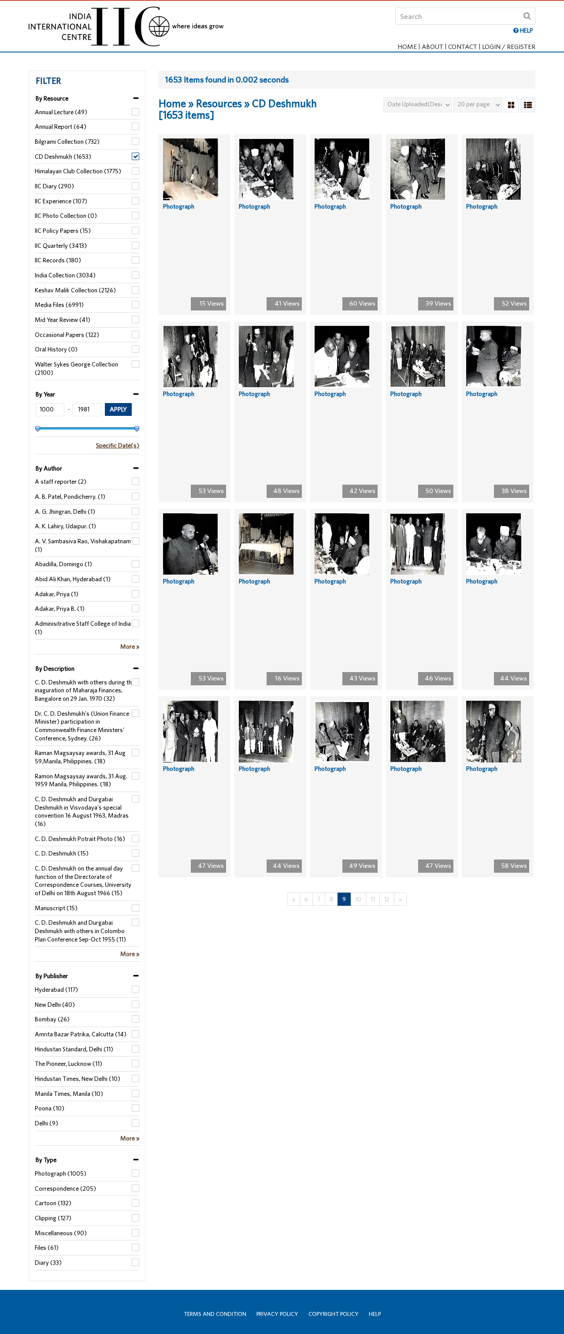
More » (129, 646)
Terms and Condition (215, 1314)
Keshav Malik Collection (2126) (75, 290)
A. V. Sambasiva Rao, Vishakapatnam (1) (83, 545)
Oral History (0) (56, 349)
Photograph (178, 206)
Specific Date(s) (117, 445)
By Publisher (52, 975)
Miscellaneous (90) (61, 1233)
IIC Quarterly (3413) (61, 245)
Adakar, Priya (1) (56, 594)
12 (387, 899)
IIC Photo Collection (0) (66, 215)
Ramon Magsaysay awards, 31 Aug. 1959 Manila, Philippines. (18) (81, 780)
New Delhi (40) (55, 1004)
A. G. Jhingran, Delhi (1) (65, 511)
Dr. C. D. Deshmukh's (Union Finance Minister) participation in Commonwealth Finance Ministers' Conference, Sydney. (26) (82, 726)
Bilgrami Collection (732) (67, 141)
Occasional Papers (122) (67, 334)
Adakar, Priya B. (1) (60, 608)
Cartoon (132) (53, 1203)
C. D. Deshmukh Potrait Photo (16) (80, 838)
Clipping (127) (53, 1218)
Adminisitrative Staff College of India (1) (83, 627)
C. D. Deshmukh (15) (62, 853)
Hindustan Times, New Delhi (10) (77, 1078)
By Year (45, 394)
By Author (49, 468)
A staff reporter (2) (60, 481)
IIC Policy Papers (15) (63, 230)
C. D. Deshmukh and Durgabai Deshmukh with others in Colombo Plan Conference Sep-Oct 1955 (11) (80, 930)
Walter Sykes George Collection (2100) (76, 368)
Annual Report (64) (60, 126)
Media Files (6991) (59, 304)
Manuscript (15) (56, 908)
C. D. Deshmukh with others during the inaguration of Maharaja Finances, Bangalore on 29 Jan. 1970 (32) (85, 690)
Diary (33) (48, 1262)
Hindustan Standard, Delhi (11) (74, 1049)
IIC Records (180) (58, 260)
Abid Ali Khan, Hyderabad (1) (73, 579)
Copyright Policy (333, 1314)
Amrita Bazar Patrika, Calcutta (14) (80, 1034)
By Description (55, 668)
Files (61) (47, 1247)
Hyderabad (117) (56, 989)
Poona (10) (49, 1108)
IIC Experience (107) (61, 201)
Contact (462, 46)
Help (375, 1314)
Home (407, 46)
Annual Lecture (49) (61, 112)
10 (358, 899)
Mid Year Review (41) (62, 319)
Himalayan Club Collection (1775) (78, 171)
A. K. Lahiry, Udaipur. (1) (65, 526)
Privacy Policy (277, 1314)
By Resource (52, 98)
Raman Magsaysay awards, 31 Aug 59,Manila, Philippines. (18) (80, 757)
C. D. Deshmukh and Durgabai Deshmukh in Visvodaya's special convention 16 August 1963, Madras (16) (82, 811)
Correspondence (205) (65, 1188)
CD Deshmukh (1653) (63, 156)
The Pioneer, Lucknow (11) (68, 1063)
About (432, 46)
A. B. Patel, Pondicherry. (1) (70, 496)
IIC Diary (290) (54, 186)
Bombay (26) (52, 1019)
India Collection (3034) (65, 275)
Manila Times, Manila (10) (69, 1093)
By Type (46, 1159)
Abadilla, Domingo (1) (63, 564)
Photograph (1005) (60, 1173)
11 (373, 899)
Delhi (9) (46, 1123)
